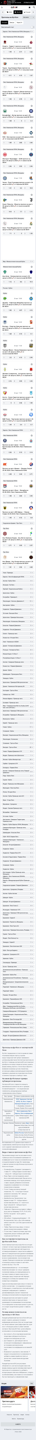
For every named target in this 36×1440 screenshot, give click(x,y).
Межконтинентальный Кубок (12, 267)
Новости (9, 1414)
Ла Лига (23, 1101)
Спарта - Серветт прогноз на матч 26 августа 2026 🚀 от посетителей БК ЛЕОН (17, 47)
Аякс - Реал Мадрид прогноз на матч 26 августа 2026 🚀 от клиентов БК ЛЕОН (16, 229)
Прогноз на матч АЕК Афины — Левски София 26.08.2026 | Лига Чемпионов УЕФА (17, 513)
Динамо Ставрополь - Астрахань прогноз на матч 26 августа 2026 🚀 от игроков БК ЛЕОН (17, 375)
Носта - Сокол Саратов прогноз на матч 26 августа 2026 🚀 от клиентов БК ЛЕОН (17, 398)
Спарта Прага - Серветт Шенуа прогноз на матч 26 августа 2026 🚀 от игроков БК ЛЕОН (17, 93)
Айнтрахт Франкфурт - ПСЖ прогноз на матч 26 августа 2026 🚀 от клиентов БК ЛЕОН (16, 160)
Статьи (27, 1414)
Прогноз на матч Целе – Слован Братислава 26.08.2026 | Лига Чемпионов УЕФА (17, 446)
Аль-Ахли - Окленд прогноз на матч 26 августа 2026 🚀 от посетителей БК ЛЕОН (17, 277)
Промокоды (20, 1418)
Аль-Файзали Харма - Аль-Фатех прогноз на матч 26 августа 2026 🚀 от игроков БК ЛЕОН (17, 539)
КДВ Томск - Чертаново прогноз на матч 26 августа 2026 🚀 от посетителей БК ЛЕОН (17, 420)
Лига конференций (26, 1113)
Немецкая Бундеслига (22, 1103)
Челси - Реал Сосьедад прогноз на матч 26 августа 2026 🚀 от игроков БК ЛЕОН (17, 183)
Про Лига (6, 528)
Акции (22, 1414)
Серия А (29, 1101)
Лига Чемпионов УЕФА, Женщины (13, 37)
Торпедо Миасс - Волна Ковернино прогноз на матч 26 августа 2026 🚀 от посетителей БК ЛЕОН (17, 352)
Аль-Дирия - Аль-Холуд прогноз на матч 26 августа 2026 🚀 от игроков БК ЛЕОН (17, 562)
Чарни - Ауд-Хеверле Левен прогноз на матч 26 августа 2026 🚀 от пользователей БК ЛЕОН (17, 70)
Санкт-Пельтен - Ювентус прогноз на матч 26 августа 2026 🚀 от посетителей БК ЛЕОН (17, 206)
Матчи (14, 1418)
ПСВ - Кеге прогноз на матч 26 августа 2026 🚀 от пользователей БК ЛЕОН (18, 138)
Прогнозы (16, 1414)
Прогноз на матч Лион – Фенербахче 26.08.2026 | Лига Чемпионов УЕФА (15, 491)
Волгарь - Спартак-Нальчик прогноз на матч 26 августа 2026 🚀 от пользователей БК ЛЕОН (17, 328)
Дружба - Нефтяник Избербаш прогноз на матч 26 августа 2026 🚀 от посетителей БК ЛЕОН (17, 304)
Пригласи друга (8, 1401)
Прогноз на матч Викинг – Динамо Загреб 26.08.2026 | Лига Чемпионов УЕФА (17, 469)
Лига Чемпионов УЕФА (10, 435)
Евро (27, 1123)
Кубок (5, 293)
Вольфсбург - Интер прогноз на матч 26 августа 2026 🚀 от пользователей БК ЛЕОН (17, 116)
